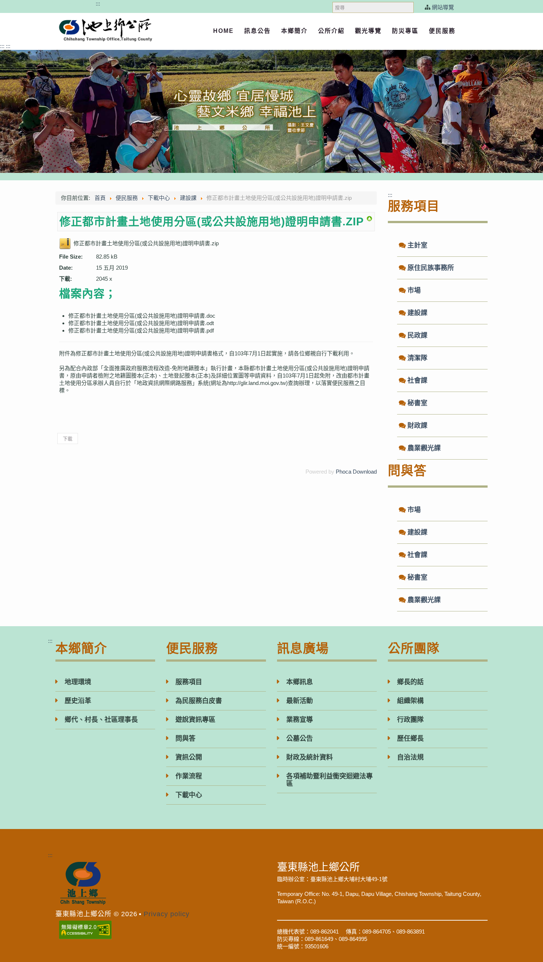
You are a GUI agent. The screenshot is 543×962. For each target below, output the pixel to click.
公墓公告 (299, 738)
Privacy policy (166, 914)
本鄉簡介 (294, 31)
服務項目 (188, 682)
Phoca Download (356, 471)
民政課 (417, 335)
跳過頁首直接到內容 (69, 3)
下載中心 (188, 795)
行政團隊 (410, 719)
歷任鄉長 (410, 738)
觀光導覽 (368, 31)
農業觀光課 (424, 448)
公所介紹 (331, 31)
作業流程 (188, 776)
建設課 (417, 313)
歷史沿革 (78, 701)
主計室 (417, 245)
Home (223, 31)
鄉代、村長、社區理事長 (101, 719)
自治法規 (410, 757)
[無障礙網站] (85, 928)
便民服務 (442, 31)
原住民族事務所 (430, 268)
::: (98, 3)
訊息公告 (257, 31)
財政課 (417, 425)
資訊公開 (188, 757)
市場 (414, 290)
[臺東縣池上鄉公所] (105, 30)
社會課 (417, 380)
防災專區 (405, 31)
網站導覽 (443, 7)
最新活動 (299, 701)
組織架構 (410, 701)
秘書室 (417, 403)
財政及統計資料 (309, 757)
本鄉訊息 (299, 682)
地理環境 (78, 682)
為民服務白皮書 (198, 701)
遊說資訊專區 (195, 719)
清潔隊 (417, 358)
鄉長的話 (410, 682)
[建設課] (369, 218)
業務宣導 (299, 719)
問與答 (185, 738)
